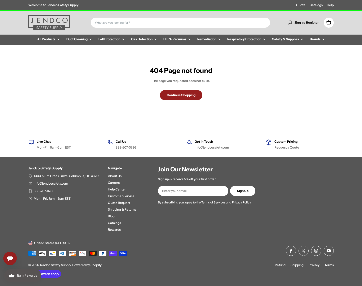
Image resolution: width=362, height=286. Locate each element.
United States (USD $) (50, 243)
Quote (300, 5)
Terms (329, 265)
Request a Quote (286, 147)
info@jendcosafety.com (212, 147)
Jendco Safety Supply (55, 265)
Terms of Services (213, 202)
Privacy (314, 265)
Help (330, 5)
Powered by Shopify (87, 265)
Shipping (297, 265)
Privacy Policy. (242, 202)
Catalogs (316, 5)
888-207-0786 (126, 147)
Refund (280, 265)
